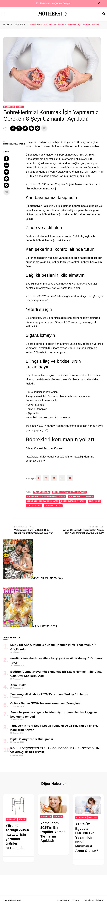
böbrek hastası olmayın (81, 496)
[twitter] (62, 478)
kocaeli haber (34, 506)
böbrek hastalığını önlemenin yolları (46, 496)
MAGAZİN (58, 816)
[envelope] (70, 478)
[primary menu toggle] (3, 14)
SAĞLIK (20, 107)
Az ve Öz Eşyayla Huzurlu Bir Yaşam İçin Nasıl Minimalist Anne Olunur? (86, 837)
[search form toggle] (103, 13)
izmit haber (94, 501)
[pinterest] (54, 478)
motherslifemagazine (12, 144)
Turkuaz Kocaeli (53, 506)
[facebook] (38, 478)
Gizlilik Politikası (93, 900)
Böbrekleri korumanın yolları (42, 501)
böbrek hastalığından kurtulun (69, 492)
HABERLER (9, 107)
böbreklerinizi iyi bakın (73, 501)
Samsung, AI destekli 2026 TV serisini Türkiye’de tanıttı (49, 694)
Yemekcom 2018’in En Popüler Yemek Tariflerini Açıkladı (52, 832)
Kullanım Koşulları (68, 900)
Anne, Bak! (18, 685)
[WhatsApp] (46, 478)
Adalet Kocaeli (41, 492)
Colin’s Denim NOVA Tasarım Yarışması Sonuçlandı (46, 703)
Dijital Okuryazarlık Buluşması (31, 739)
